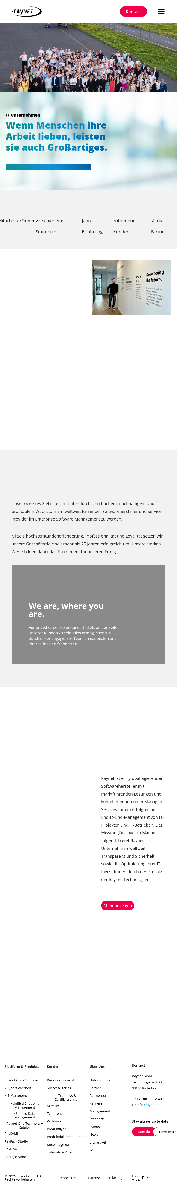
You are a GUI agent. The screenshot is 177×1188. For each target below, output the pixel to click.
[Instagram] (148, 1177)
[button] (161, 11)
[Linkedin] (142, 1177)
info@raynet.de (148, 1105)
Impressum (67, 1178)
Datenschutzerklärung (105, 1178)
